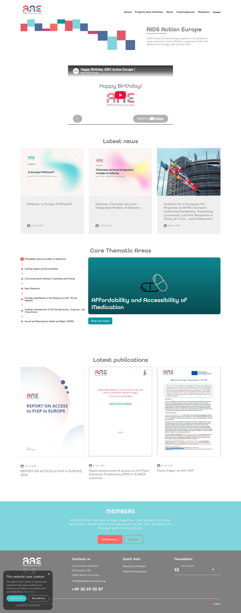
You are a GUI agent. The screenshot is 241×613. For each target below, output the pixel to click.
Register (133, 539)
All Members (110, 539)
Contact (217, 12)
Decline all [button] (38, 598)
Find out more (100, 321)
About (128, 12)
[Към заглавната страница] (31, 9)
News (169, 12)
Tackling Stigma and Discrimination (41, 269)
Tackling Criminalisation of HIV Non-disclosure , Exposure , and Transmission (55, 310)
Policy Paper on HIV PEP (175, 471)
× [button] (49, 574)
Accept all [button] (16, 598)
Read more (29, 591)
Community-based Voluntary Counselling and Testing (50, 278)
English (217, 604)
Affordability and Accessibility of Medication (45, 259)
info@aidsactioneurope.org (89, 581)
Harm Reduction (32, 288)
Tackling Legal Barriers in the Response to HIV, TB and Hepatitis (51, 299)
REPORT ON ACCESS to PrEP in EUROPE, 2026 (51, 473)
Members (204, 12)
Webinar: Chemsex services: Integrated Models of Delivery (117, 206)
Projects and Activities (149, 12)
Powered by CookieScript (28, 605)
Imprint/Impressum (135, 571)
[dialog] (27, 590)
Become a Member (134, 566)
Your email (187, 565)
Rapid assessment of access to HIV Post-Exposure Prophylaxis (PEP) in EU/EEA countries (119, 474)
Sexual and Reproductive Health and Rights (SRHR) (49, 321)
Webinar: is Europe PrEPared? (49, 204)
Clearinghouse (185, 12)
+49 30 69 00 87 (87, 589)
